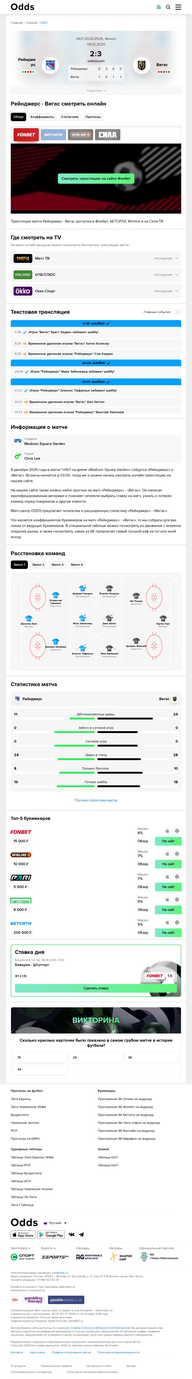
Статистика (69, 117)
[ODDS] (22, 6)
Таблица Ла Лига (23, 1197)
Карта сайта (37, 1352)
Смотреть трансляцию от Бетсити (53, 134)
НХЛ (44, 23)
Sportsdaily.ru (22, 1257)
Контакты (17, 1352)
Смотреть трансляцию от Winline (80, 134)
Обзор (18, 117)
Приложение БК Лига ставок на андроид (129, 1123)
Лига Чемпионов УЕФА (28, 1107)
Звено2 (38, 565)
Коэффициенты (42, 117)
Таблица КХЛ (108, 1157)
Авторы (131, 1366)
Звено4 (76, 565)
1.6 (170, 975)
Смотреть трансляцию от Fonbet (26, 134)
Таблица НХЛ (108, 1165)
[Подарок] (158, 7)
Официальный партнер (159, 1257)
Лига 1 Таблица (22, 1205)
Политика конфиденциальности (119, 1352)
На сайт (168, 841)
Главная (17, 23)
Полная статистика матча (96, 800)
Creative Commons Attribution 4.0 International (100, 1328)
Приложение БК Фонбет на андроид (125, 1107)
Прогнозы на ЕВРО (25, 1139)
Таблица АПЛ (21, 1181)
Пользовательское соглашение (31, 1372)
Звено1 (19, 565)
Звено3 (57, 565)
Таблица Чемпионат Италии (32, 1189)
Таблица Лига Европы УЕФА (32, 1157)
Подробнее (94, 90)
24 (75, 1057)
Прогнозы (93, 117)
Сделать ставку (96, 988)
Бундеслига (19, 1115)
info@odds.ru (60, 1273)
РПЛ (14, 1131)
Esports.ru (55, 1257)
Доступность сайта (99, 1366)
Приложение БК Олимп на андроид (125, 1099)
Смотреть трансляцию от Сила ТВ (107, 134)
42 (19, 1069)
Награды (89, 1257)
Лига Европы (21, 1099)
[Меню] (178, 7)
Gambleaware (66, 1300)
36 (130, 1057)
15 (19, 1057)
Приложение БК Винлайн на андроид (126, 1131)
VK (72, 1234)
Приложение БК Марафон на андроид (126, 1139)
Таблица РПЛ (21, 1165)
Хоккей (31, 23)
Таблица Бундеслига (26, 1173)
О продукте (18, 1366)
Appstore (23, 1235)
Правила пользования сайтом (71, 1352)
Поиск (168, 7)
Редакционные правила (56, 1366)
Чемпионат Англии (25, 1123)
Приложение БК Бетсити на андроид (125, 1115)
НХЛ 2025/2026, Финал (96, 38)
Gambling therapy (33, 1300)
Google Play (51, 1235)
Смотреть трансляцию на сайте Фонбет (96, 178)
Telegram (81, 1234)
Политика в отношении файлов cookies (92, 1372)
